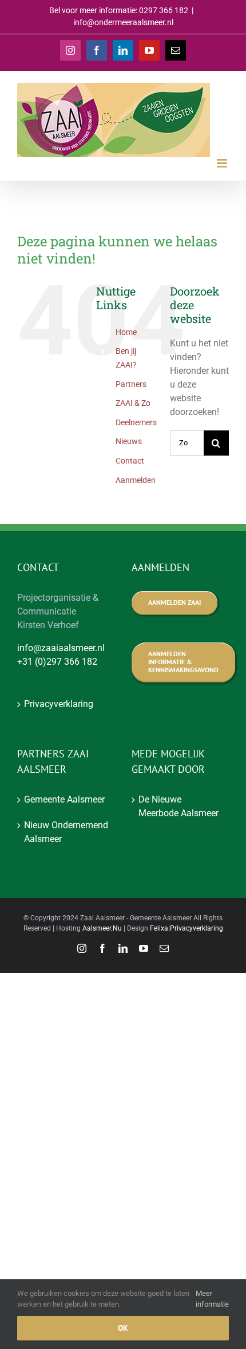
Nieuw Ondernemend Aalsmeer (66, 832)
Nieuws (129, 441)
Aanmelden (136, 480)
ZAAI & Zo (133, 403)
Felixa (159, 928)
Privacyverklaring (58, 704)
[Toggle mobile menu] (223, 163)
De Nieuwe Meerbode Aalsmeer (178, 806)
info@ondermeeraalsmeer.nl (123, 22)
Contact (130, 460)
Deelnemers (136, 422)
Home (126, 332)
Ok (123, 1328)
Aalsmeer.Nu (102, 928)
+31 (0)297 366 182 (57, 661)
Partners (131, 384)
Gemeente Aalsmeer (64, 799)
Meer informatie (212, 1299)
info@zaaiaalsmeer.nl (61, 647)
